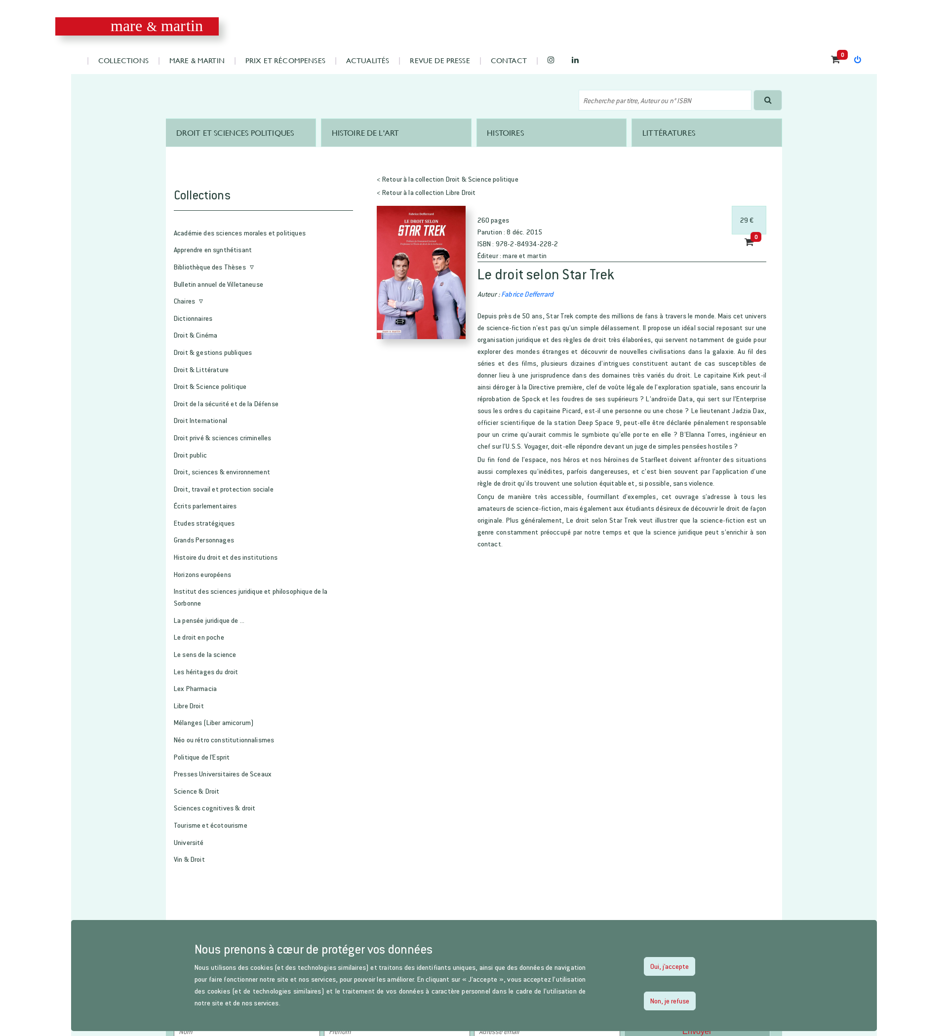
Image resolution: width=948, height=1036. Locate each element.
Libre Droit (189, 705)
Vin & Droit (189, 859)
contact (509, 60)
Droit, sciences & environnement (222, 471)
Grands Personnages (204, 539)
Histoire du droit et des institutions (225, 557)
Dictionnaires (193, 318)
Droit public (190, 455)
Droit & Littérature (201, 369)
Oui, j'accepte (669, 966)
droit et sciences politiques (235, 132)
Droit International (200, 420)
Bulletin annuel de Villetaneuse (218, 284)
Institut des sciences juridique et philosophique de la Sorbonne (251, 597)
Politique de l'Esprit (202, 757)
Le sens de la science (205, 654)
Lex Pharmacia (195, 688)
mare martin (157, 26)
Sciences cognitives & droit (214, 807)
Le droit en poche (199, 637)
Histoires (505, 132)
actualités (368, 60)
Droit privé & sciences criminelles (222, 437)
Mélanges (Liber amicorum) (214, 722)
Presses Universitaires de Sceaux (223, 773)
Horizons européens (202, 574)
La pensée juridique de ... (209, 620)
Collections (123, 60)
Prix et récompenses (285, 60)
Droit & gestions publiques (213, 352)
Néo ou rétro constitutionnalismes (224, 739)
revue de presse (440, 60)
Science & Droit (196, 791)
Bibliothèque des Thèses (210, 266)
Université (189, 842)
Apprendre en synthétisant (213, 249)
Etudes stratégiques (204, 523)
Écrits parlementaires (205, 505)
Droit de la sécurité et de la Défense (226, 403)
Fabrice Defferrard (527, 294)
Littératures (668, 132)
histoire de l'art (365, 132)
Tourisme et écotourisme (210, 825)
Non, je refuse (669, 1000)
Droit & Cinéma (195, 335)
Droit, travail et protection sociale (224, 489)
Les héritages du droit (206, 671)
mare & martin (197, 60)
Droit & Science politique (210, 386)
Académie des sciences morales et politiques (240, 232)
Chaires (184, 301)
